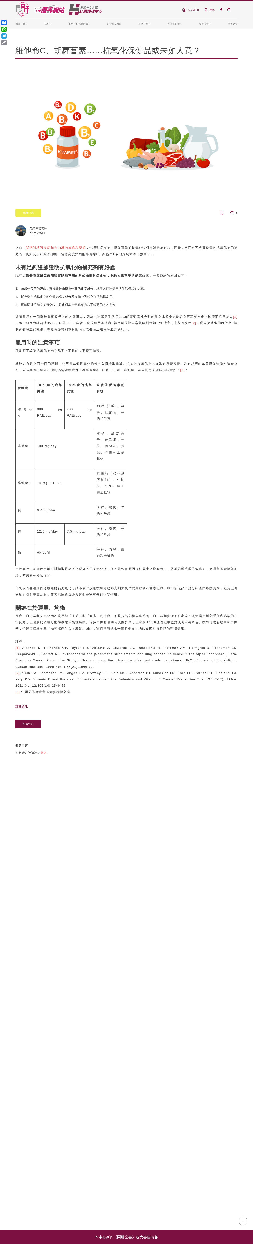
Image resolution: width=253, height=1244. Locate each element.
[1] (235, 317)
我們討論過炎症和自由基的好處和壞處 (56, 248)
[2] (194, 323)
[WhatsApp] (4, 29)
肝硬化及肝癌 (114, 24)
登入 (44, 753)
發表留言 (21, 745)
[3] (182, 370)
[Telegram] (4, 36)
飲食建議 (233, 24)
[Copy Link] (4, 42)
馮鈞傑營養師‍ (38, 228)
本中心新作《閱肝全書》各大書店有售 (126, 1237)
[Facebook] (4, 22)
